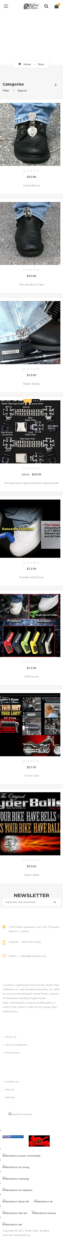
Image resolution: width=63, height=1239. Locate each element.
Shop (41, 64)
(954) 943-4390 (31, 942)
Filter (6, 90)
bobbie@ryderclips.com (33, 956)
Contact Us (12, 1081)
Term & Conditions (16, 1044)
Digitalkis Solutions (42, 1235)
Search (22, 90)
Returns (9, 1089)
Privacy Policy (12, 1052)
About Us (10, 1036)
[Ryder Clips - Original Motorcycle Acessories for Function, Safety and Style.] (31, 6)
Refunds (10, 1097)
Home (27, 64)
